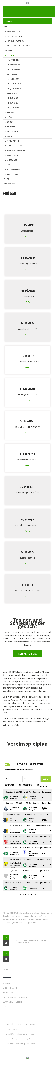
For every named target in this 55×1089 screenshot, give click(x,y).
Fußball (11, 55)
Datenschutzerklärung (15, 997)
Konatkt (7, 983)
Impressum (8, 992)
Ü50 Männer (14, 64)
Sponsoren (9, 183)
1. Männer (13, 60)
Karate (10, 112)
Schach (10, 164)
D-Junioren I (14, 83)
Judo (9, 117)
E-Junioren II (14, 98)
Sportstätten (14, 36)
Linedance (12, 160)
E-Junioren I (14, 93)
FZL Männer (14, 69)
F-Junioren (13, 103)
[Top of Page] (47, 1083)
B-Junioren (13, 74)
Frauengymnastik (16, 150)
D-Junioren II (14, 88)
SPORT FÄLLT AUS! (23, 936)
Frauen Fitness (14, 145)
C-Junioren (13, 79)
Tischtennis (13, 174)
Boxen (10, 122)
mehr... (5, 969)
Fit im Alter (13, 141)
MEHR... (27, 236)
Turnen (11, 126)
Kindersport (13, 155)
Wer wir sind (13, 31)
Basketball (12, 131)
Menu (9, 21)
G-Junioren (14, 107)
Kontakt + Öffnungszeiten (21, 45)
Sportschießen (15, 169)
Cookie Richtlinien (12, 1002)
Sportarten (10, 50)
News (6, 179)
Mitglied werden (15, 41)
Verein (7, 26)
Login (6, 1006)
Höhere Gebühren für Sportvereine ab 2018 (32, 952)
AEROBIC (11, 136)
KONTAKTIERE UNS (27, 653)
